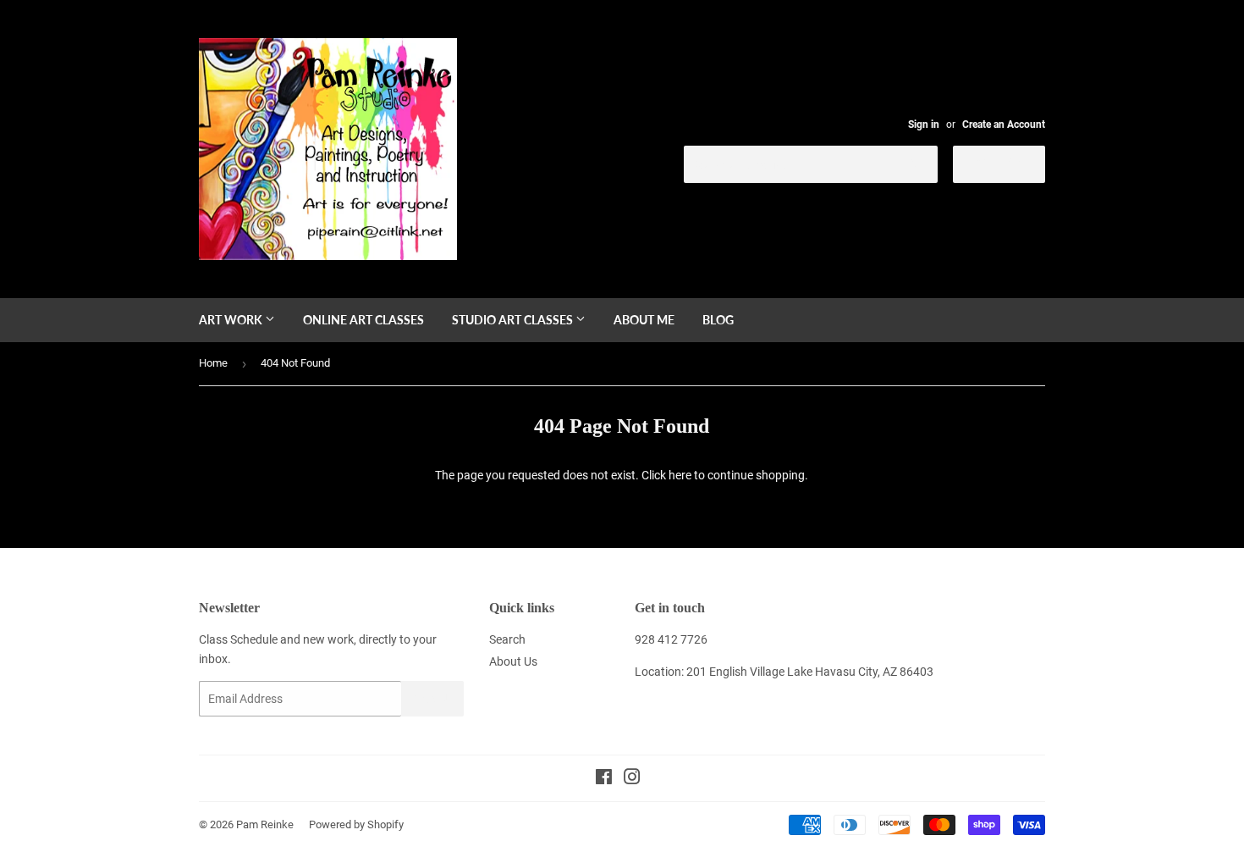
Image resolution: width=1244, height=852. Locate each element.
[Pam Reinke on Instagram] (632, 779)
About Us (513, 661)
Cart (1011, 163)
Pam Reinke (265, 824)
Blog (718, 320)
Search (507, 639)
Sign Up (432, 699)
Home (213, 363)
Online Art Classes (363, 320)
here (680, 475)
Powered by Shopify (356, 824)
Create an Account (1003, 124)
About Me (644, 320)
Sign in (923, 124)
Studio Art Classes (513, 320)
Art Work (232, 320)
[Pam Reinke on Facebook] (604, 779)
